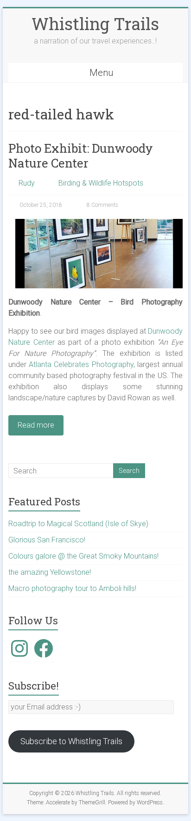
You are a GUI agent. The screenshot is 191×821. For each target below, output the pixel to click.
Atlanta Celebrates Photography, (81, 364)
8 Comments (101, 205)
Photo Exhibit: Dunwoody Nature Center (80, 155)
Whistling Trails (95, 23)
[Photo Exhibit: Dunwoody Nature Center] (99, 223)
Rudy (27, 183)
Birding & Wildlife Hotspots (100, 183)
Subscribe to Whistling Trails (71, 741)
